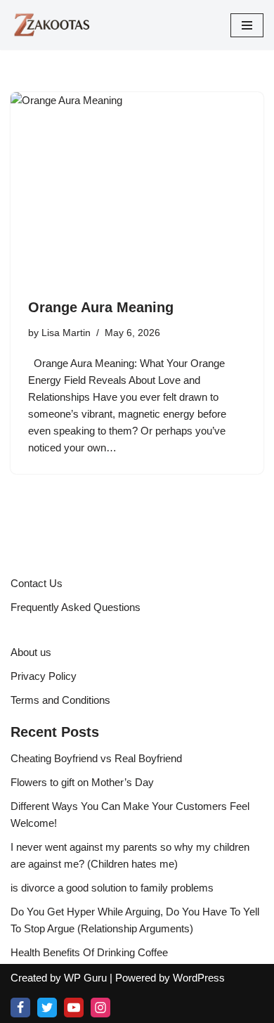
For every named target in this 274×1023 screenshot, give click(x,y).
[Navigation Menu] (246, 25)
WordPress (199, 978)
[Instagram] (100, 1007)
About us (31, 652)
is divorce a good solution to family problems (112, 888)
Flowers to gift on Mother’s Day (82, 782)
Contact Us (37, 583)
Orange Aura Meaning (101, 307)
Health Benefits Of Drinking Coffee (89, 952)
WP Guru (85, 978)
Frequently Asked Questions (76, 607)
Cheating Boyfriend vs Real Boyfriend (96, 758)
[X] (47, 1007)
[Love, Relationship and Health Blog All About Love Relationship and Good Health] (53, 25)
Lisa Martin (66, 333)
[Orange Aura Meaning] (137, 187)
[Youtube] (74, 1007)
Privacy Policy (44, 676)
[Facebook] (20, 1007)
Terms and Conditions (60, 700)
